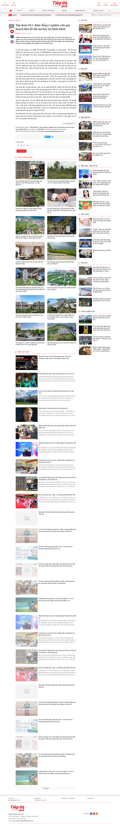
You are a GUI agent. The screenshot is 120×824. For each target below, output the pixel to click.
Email (99, 5)
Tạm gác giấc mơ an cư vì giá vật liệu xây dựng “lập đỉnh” (102, 106)
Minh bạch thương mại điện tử (102, 251)
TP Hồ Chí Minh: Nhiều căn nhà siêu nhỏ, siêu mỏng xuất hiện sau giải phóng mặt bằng (102, 279)
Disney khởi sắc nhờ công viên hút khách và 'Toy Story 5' (24, 15)
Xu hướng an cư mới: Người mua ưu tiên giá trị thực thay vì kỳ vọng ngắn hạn (30, 343)
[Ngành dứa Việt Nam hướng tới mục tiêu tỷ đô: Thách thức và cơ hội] (85, 87)
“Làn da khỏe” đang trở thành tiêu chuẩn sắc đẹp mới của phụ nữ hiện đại (101, 193)
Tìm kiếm (105, 5)
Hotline (13, 5)
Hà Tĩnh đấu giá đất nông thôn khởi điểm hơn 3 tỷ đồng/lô (60, 263)
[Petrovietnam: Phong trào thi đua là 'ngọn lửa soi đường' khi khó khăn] (85, 97)
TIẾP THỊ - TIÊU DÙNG (89, 166)
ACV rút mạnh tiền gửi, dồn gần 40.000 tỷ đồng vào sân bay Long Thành (56, 790)
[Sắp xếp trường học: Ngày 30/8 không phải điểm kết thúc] (27, 501)
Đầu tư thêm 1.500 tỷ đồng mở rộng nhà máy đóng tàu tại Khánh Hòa (101, 290)
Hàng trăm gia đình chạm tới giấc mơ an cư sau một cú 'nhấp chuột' (29, 316)
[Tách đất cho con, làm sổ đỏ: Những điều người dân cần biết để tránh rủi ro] (27, 466)
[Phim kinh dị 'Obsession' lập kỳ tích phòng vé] (27, 414)
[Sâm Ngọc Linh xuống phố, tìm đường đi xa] (85, 156)
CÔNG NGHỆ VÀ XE (88, 311)
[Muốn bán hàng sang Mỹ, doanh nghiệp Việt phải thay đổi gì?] (27, 449)
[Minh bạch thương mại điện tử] (85, 253)
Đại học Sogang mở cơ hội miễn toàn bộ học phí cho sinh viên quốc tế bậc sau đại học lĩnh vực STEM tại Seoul (56, 565)
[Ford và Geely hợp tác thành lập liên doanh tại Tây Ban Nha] (27, 397)
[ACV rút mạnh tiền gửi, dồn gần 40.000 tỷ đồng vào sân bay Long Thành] (27, 795)
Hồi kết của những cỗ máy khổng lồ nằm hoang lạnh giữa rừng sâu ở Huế (29, 209)
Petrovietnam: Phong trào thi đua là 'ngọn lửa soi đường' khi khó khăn (101, 96)
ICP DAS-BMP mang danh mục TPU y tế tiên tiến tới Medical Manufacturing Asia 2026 (55, 547)
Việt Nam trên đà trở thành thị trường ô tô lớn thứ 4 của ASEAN (102, 338)
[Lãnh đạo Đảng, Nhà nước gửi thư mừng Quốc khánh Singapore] (85, 49)
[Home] (12, 31)
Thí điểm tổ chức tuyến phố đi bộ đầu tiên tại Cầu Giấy (61, 237)
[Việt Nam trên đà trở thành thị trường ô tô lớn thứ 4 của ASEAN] (85, 340)
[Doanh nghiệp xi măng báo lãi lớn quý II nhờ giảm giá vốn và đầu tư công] (85, 77)
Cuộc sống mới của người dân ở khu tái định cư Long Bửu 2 (61, 288)
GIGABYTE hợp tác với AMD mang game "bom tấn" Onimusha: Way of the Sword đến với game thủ (54, 357)
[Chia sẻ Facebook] (12, 36)
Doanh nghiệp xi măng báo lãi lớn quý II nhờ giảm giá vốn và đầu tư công (101, 75)
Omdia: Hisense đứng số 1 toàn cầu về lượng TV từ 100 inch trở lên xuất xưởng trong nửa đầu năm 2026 (56, 599)
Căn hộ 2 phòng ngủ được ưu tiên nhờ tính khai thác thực (29, 263)
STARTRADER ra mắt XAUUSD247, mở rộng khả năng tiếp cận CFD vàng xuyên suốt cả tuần (57, 807)
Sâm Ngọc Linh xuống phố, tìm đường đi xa (101, 154)
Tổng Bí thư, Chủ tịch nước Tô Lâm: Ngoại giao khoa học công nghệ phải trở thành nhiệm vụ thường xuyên (101, 58)
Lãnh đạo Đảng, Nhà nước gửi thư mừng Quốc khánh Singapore (101, 47)
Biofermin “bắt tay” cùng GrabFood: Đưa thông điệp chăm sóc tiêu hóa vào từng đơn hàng (101, 203)
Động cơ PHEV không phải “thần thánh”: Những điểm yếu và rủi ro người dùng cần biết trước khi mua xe (102, 349)
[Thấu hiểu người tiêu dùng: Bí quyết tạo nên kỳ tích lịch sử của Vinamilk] (85, 243)
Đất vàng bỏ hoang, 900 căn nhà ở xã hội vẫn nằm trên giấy (61, 343)
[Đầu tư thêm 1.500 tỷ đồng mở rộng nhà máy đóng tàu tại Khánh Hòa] (85, 291)
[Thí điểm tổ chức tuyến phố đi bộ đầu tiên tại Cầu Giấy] (85, 302)
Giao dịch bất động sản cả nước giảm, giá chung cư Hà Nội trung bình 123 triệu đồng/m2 (29, 183)
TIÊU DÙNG (85, 214)
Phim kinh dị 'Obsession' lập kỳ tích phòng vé (53, 408)
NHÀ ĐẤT (84, 263)
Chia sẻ (48, 136)
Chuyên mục (114, 5)
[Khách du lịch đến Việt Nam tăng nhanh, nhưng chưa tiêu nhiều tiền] (27, 432)
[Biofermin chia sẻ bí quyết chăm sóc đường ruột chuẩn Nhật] (85, 222)
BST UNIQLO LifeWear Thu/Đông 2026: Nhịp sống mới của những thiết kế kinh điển (102, 182)
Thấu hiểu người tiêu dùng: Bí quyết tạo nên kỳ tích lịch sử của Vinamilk (102, 241)
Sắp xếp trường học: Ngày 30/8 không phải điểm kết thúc (56, 495)
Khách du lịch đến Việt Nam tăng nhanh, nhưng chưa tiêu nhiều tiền (57, 426)
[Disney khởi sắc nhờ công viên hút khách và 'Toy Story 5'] (27, 380)
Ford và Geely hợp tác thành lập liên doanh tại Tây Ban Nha (59, 15)
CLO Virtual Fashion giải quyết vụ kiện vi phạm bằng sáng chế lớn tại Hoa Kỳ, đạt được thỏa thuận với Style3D (57, 530)
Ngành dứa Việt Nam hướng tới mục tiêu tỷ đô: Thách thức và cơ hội (102, 85)
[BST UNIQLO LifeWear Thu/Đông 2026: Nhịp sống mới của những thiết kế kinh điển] (85, 184)
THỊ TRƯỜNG (86, 117)
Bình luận (11, 26)
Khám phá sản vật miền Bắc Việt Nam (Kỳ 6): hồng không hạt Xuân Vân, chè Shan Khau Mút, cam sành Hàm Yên (102, 134)
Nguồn (68, 123)
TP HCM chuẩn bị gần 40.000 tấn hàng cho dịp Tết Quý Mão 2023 (102, 144)
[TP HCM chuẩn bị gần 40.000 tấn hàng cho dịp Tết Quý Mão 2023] (85, 146)
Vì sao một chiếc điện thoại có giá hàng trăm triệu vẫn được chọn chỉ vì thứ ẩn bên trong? (102, 328)
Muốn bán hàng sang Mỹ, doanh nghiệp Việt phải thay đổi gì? (57, 444)
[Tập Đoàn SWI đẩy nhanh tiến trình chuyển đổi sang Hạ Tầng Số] (27, 518)
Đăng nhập (5, 5)
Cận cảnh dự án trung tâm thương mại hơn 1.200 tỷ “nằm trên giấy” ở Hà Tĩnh (61, 182)
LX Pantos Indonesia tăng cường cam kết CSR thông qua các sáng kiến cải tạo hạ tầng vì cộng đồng (56, 582)
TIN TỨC (84, 20)
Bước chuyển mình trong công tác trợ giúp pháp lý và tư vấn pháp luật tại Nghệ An (102, 37)
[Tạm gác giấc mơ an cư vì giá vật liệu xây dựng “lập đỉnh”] (85, 108)
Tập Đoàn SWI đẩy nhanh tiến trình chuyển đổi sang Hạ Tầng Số (56, 513)
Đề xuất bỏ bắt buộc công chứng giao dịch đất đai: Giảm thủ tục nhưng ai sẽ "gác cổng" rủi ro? (61, 210)
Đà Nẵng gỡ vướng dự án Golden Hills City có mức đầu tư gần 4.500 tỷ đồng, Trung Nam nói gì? (61, 317)
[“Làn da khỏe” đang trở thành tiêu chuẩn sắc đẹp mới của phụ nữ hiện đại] (85, 194)
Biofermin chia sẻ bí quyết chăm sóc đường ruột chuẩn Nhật (102, 220)
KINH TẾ (84, 69)
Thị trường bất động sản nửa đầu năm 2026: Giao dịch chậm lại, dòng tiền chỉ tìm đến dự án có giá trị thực (30, 289)
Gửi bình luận (21, 151)
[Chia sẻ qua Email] (12, 41)
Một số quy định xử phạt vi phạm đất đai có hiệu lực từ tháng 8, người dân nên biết (30, 237)
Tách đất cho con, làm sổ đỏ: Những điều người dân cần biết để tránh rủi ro (56, 461)
